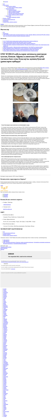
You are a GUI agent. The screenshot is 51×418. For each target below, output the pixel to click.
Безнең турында (6, 18)
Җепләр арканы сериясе (13, 12)
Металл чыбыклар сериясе (14, 11)
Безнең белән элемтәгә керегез (10, 21)
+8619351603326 (7, 204)
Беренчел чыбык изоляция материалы (24, 242)
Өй (4, 3)
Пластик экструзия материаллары (16, 13)
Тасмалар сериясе (12, 9)
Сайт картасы (6, 240)
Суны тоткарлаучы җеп (21, 68)
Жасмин (2, 249)
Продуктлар (6, 5)
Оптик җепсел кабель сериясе (15, 7)
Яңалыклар (5, 20)
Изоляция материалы (11, 242)
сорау (2, 185)
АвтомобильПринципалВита (19, 243)
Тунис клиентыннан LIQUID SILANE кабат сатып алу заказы (17, 42)
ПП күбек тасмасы (44, 67)
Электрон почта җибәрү (6, 247)
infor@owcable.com (7, 209)
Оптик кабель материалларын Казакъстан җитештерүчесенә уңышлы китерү (20, 50)
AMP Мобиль (6, 241)
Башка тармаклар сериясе (14, 17)
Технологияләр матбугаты (9, 19)
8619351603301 (4, 248)
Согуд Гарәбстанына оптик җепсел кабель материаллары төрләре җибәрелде (20, 41)
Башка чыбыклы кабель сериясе (15, 14)
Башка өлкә (8, 15)
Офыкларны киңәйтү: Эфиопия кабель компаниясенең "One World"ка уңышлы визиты (23, 47)
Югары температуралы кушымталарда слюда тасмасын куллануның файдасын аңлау (22, 48)
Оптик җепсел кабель (11, 6)
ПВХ (4, 242)
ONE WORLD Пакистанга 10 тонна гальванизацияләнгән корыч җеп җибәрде (21, 49)
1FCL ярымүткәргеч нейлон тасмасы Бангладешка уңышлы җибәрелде (19, 43)
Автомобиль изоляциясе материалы (42, 242)
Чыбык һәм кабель (10, 8)
